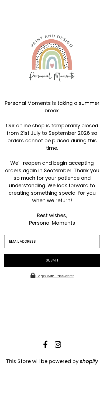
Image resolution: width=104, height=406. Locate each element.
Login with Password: (55, 276)
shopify (89, 361)
